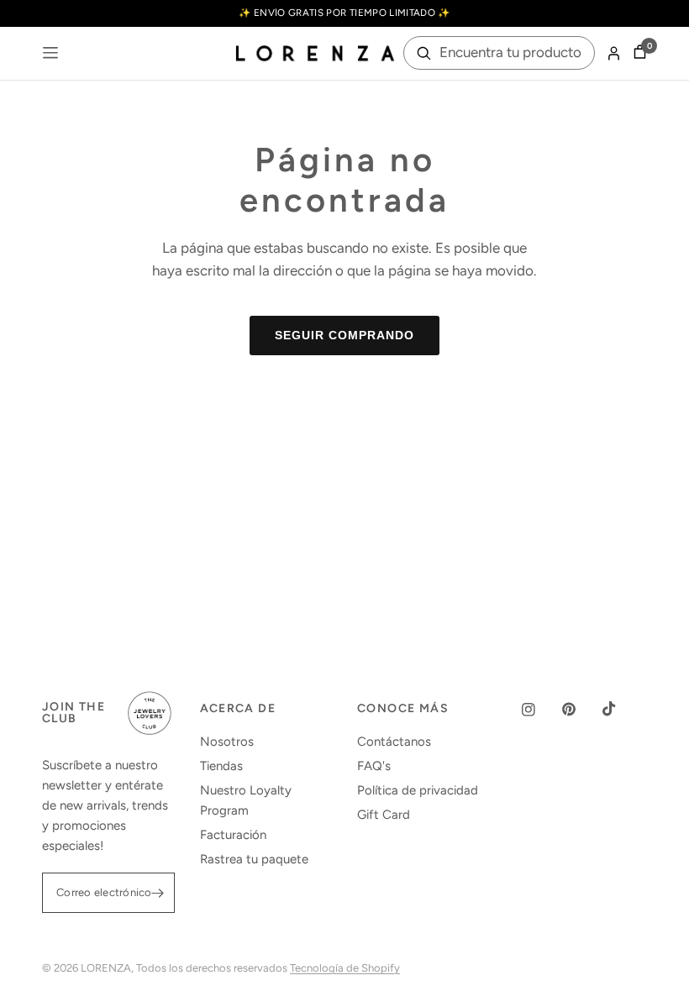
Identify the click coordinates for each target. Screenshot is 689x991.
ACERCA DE (238, 709)
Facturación (233, 834)
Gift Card (383, 814)
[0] (637, 53)
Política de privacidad (417, 790)
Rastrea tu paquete (254, 859)
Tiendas (221, 765)
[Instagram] (540, 709)
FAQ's (374, 765)
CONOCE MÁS (403, 709)
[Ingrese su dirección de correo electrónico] (158, 893)
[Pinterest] (580, 709)
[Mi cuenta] (614, 53)
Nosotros (227, 741)
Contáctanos (394, 741)
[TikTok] (620, 708)
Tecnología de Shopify (345, 968)
